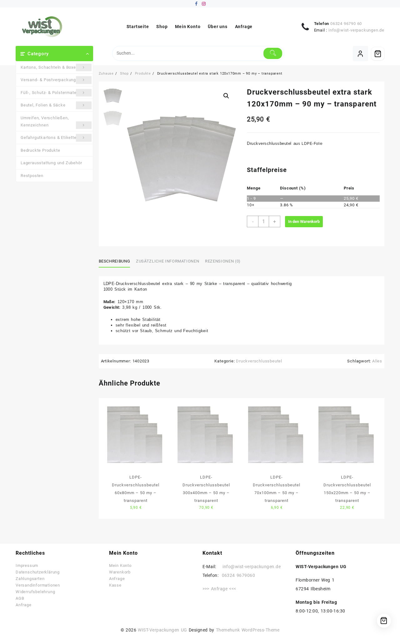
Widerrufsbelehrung (35, 591)
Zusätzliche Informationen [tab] (167, 261)
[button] (226, 95)
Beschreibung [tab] (114, 261)
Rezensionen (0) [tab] (223, 261)
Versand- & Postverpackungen (51, 79)
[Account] (360, 53)
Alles (377, 361)
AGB (20, 598)
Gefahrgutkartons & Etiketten (50, 137)
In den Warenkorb (304, 221)
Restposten (32, 175)
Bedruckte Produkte (40, 150)
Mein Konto (120, 565)
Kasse (115, 585)
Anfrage (24, 604)
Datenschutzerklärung (38, 572)
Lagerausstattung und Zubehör (51, 162)
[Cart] (378, 53)
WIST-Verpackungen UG (162, 629)
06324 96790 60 (346, 23)
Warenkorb (120, 572)
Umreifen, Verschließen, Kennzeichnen (45, 121)
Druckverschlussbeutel (259, 361)
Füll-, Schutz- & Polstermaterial (52, 92)
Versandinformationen (38, 585)
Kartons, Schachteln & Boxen (49, 67)
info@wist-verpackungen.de (356, 30)
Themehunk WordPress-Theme (248, 629)
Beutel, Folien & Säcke (43, 105)
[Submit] (272, 53)
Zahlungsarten (30, 578)
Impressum (27, 565)
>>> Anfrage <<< (219, 588)
